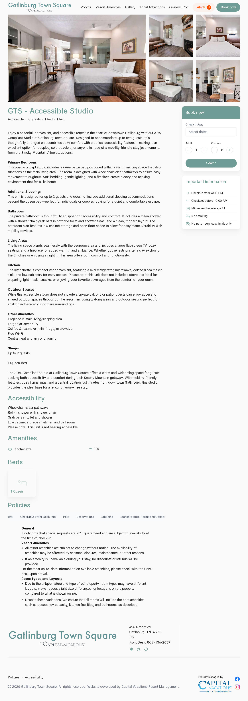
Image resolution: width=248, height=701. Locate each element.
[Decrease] (189, 150)
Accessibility (34, 677)
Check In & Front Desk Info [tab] (38, 517)
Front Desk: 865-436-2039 (149, 642)
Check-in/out (194, 124)
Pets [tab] (66, 517)
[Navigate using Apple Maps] (139, 650)
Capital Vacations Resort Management (150, 686)
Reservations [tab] (85, 517)
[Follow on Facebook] (237, 679)
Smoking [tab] (107, 517)
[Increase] (204, 150)
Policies (13, 677)
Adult (189, 143)
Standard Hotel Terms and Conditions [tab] (145, 517)
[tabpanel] (86, 566)
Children (216, 143)
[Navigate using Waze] (146, 650)
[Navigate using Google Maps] (131, 650)
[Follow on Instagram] (237, 687)
